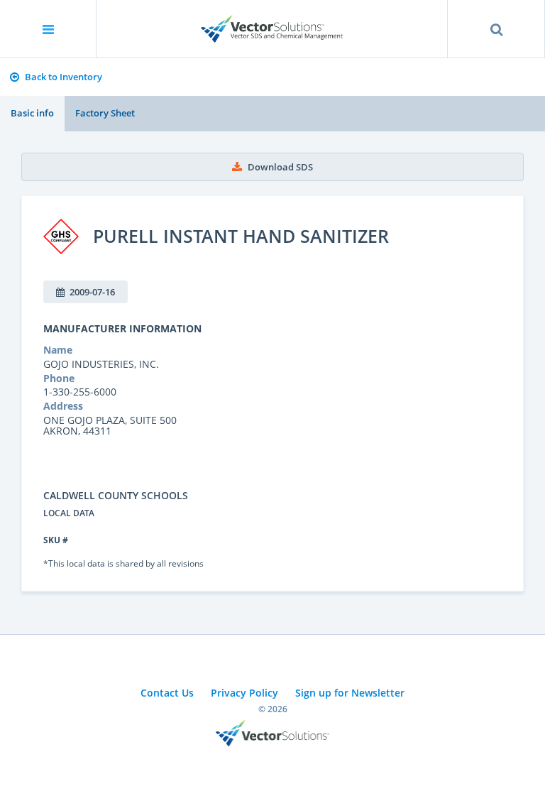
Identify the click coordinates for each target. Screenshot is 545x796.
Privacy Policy (244, 692)
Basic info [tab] (32, 113)
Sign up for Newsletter (349, 692)
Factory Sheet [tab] (105, 113)
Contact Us (167, 692)
